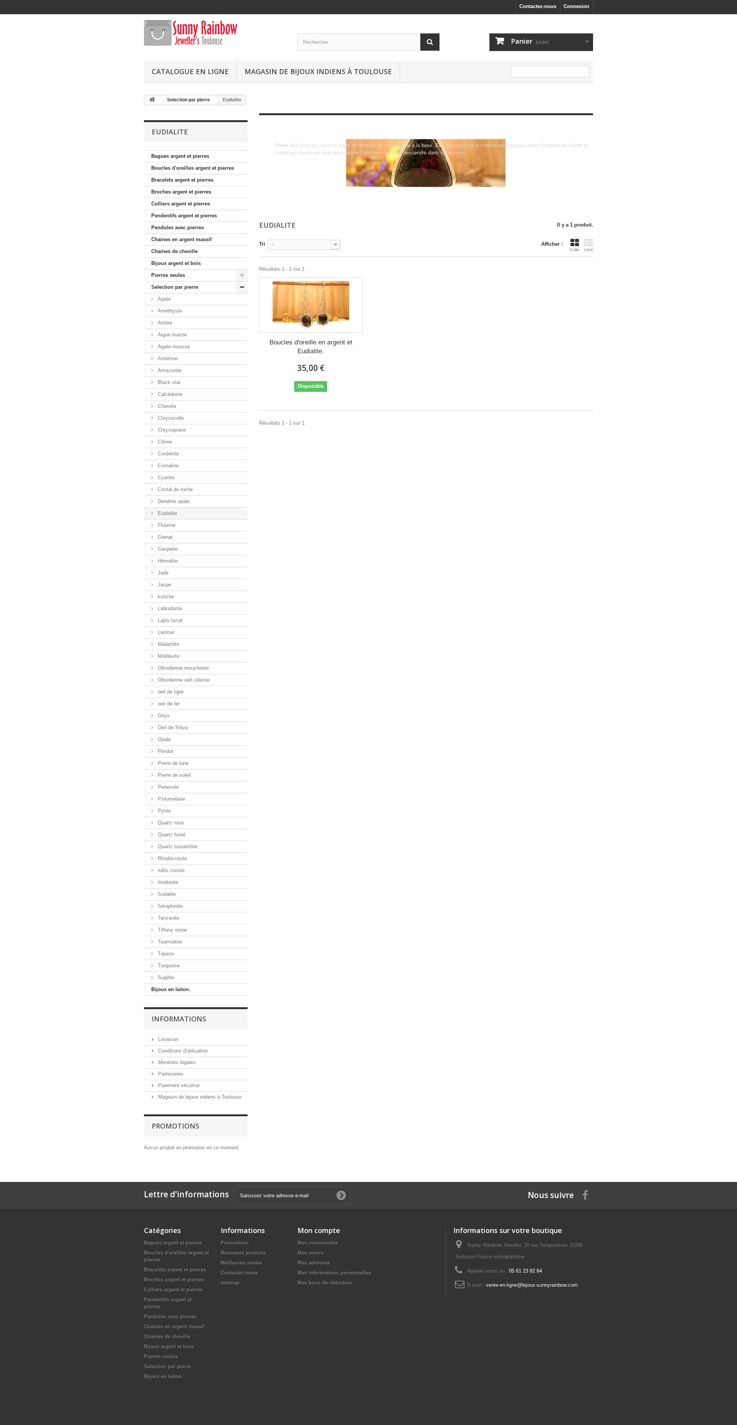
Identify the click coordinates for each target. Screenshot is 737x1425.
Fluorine (165, 525)
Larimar (165, 632)
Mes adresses (313, 1263)
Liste (588, 249)
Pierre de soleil (173, 775)
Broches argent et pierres (181, 192)
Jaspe (163, 585)
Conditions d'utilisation (182, 1051)
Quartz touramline (176, 846)
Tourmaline (169, 942)
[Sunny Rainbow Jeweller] (215, 33)
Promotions (175, 1125)
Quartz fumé (170, 834)
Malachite (167, 644)
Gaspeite (167, 549)
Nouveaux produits (243, 1253)
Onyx (163, 715)
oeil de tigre (169, 692)
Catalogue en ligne (190, 71)
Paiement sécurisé (178, 1085)
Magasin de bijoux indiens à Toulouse (318, 71)
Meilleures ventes (241, 1263)
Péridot (165, 751)
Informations (179, 1018)
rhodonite (167, 882)
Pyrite (163, 811)
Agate (163, 299)
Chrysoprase (171, 430)
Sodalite (166, 894)
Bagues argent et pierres (180, 156)
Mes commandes (317, 1243)
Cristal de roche (174, 489)
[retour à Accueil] (152, 100)
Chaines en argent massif (181, 239)
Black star (168, 382)
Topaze (165, 954)
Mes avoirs (310, 1253)
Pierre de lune (172, 763)
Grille (574, 249)
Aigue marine (171, 335)
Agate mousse (173, 346)
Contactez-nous (537, 6)
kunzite (165, 596)
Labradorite (169, 608)
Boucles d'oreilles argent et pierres (192, 168)
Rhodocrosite (171, 858)
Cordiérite (167, 454)
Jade (162, 573)
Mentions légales (176, 1062)
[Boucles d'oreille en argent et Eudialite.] (311, 305)
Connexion (576, 6)
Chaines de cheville (174, 251)
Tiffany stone (171, 930)
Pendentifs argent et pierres (184, 215)
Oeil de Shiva (172, 727)
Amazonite (169, 370)
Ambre (164, 323)
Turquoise (168, 965)
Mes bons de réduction (324, 1283)
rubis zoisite (170, 870)
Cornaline (167, 465)
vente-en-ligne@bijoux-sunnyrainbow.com (532, 1285)
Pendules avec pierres (177, 227)
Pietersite (167, 787)
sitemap (230, 1283)
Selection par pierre (174, 287)
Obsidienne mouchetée (182, 668)
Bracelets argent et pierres (182, 180)
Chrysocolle (170, 418)
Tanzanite (167, 918)
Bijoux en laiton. (170, 989)
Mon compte (318, 1230)
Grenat (164, 537)
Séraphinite (169, 906)
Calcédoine (169, 394)
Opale (163, 739)
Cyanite (165, 477)
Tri (262, 244)
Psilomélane (170, 799)
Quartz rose (170, 823)
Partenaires (170, 1074)
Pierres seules (168, 275)
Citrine (164, 442)
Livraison (167, 1039)
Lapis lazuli (169, 620)
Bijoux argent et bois (176, 263)
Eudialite (166, 513)
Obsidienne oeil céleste (183, 680)
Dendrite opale (173, 501)
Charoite (166, 406)
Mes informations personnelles (334, 1273)
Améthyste (169, 311)
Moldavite (167, 656)
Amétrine (167, 358)
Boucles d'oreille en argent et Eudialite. (310, 347)
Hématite (167, 561)
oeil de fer (168, 704)
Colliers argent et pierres (180, 204)
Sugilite (165, 977)
